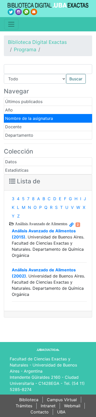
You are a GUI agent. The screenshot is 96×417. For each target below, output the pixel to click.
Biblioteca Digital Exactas (37, 42)
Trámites (24, 405)
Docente (13, 126)
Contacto (39, 411)
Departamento (19, 135)
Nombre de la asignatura (29, 118)
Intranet (48, 405)
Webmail (72, 405)
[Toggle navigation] (11, 24)
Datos (11, 161)
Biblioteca (28, 399)
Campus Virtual (62, 399)
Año (9, 109)
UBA (61, 411)
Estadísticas (16, 170)
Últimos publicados (23, 101)
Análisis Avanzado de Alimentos (40, 224)
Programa (25, 49)
